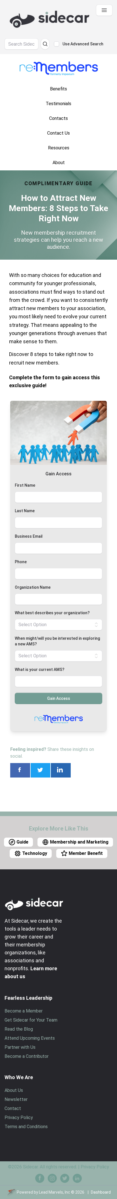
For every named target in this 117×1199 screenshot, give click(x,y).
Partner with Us (20, 1047)
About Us (14, 1090)
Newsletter (16, 1099)
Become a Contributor (27, 1056)
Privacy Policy (19, 1117)
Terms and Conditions (26, 1126)
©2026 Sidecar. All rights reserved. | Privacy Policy (58, 1167)
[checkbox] (56, 43)
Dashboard (101, 1192)
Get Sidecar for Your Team (31, 1020)
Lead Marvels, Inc (54, 1192)
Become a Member (24, 1011)
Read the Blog (19, 1029)
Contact (13, 1108)
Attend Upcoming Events (30, 1038)
